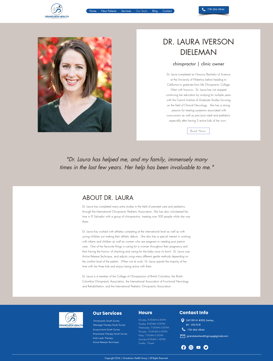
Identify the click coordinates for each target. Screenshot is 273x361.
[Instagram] (191, 347)
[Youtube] (198, 347)
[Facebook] (183, 347)
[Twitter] (205, 347)
